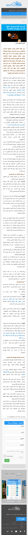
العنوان (22, 438)
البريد (22, 432)
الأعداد (18, 474)
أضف (7, 460)
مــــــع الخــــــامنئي (22, 523)
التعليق (22, 445)
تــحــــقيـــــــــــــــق (14, 528)
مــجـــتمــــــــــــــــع (6, 528)
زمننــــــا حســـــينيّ (14, 523)
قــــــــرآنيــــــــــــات (6, 524)
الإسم (22, 426)
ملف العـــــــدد (23, 21)
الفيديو (12, 474)
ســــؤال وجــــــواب (22, 527)
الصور (6, 474)
